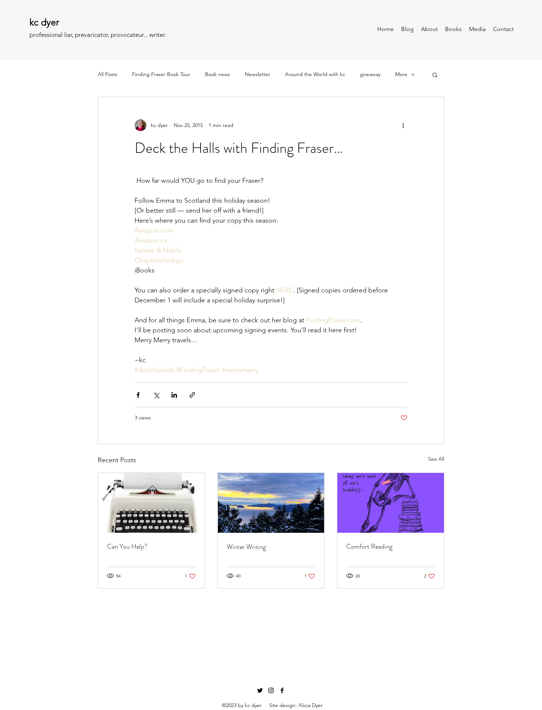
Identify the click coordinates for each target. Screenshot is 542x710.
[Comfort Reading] (390, 503)
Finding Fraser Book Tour (161, 74)
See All (436, 459)
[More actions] (403, 125)
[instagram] (271, 690)
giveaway (370, 74)
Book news (217, 74)
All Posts (107, 74)
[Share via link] (192, 394)
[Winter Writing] (271, 503)
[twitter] (260, 690)
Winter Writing (246, 547)
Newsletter (257, 74)
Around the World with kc (315, 74)
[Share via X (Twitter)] (156, 394)
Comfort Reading (369, 546)
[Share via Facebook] (138, 394)
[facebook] (282, 690)
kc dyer (44, 22)
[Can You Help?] (151, 503)
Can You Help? (127, 546)
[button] (434, 75)
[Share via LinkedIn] (174, 394)
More (401, 74)
